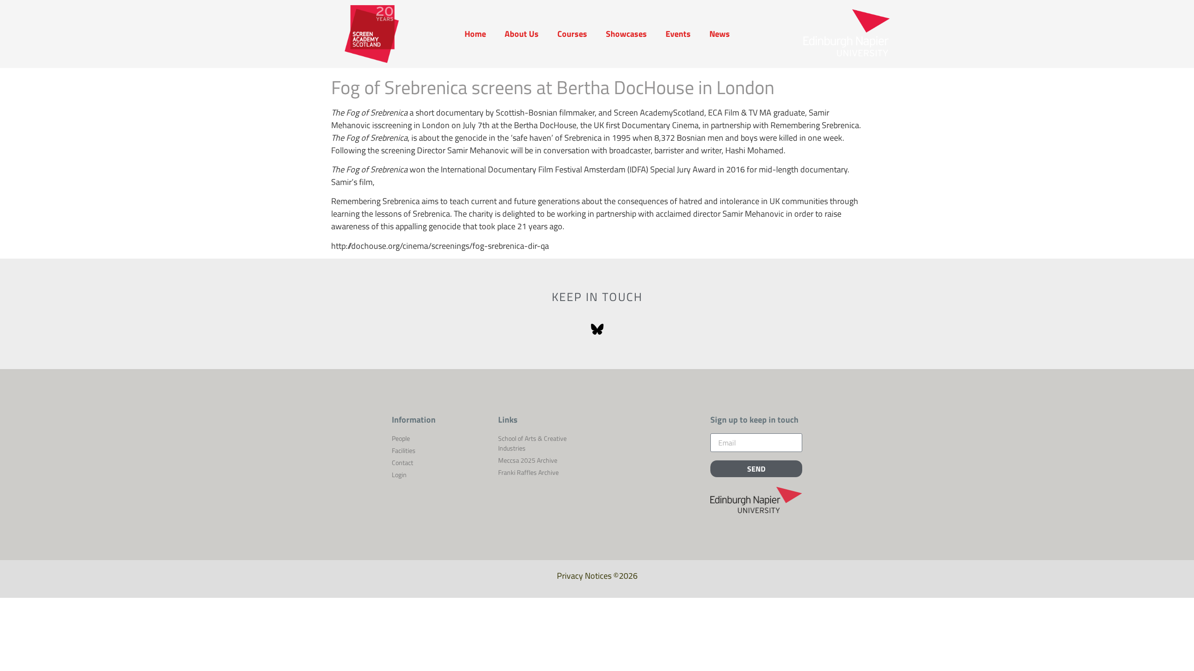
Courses (572, 33)
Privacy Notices (584, 575)
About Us (522, 33)
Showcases (626, 33)
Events (678, 33)
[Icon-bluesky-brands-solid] (597, 330)
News (719, 33)
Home (475, 33)
